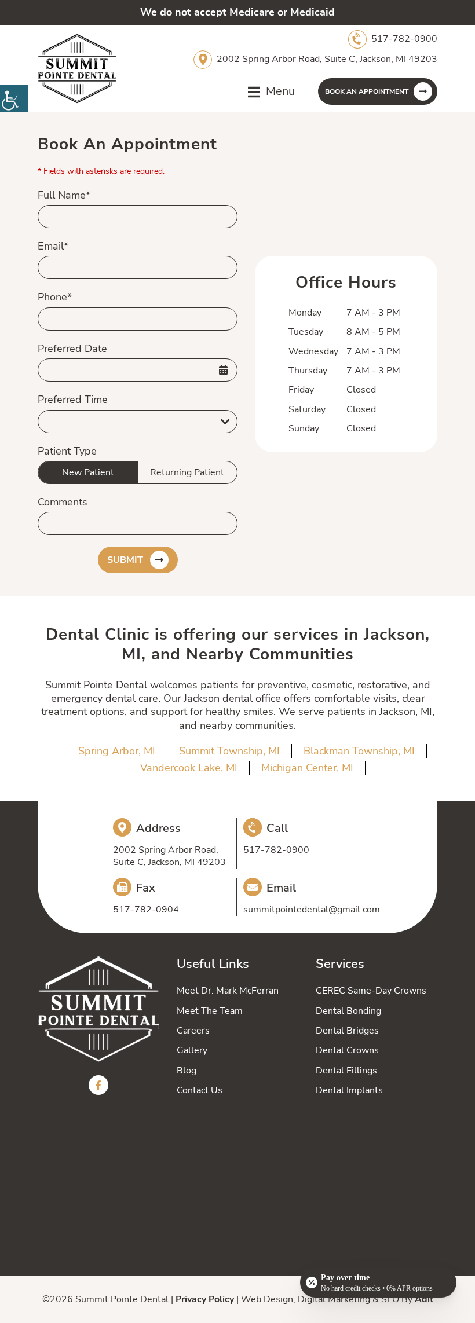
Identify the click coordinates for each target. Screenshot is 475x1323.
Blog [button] (186, 1070)
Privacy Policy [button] (205, 1299)
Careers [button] (193, 1030)
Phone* (55, 297)
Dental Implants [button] (349, 1090)
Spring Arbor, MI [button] (116, 751)
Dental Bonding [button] (348, 1011)
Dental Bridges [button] (347, 1030)
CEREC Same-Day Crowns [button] (371, 990)
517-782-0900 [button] (404, 38)
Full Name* (64, 195)
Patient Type (67, 451)
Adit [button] (424, 1299)
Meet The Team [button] (210, 1011)
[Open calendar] (223, 370)
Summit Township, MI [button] (229, 751)
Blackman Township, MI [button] (359, 751)
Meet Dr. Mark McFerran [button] (228, 990)
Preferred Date (72, 349)
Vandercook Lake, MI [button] (188, 768)
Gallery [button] (192, 1050)
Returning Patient (187, 472)
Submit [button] (125, 560)
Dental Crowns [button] (347, 1050)
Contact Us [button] (199, 1090)
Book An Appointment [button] (366, 91)
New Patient (88, 472)
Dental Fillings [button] (346, 1070)
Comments (62, 502)
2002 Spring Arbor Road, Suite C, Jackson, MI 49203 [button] (327, 59)
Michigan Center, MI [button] (307, 768)
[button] (14, 98)
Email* (53, 246)
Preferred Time (73, 399)
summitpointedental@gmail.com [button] (311, 910)
